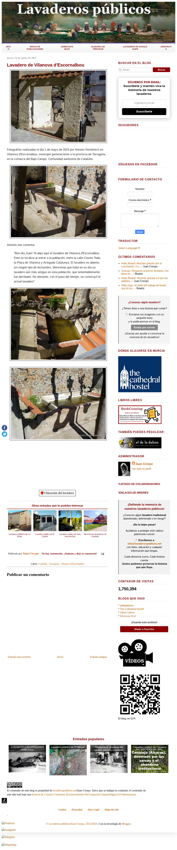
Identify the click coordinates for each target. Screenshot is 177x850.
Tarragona (54, 563)
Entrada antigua (98, 656)
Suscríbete (144, 111)
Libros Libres (127, 612)
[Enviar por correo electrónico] (51, 559)
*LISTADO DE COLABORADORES (139, 484)
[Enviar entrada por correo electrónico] (102, 553)
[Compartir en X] (57, 559)
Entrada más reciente (19, 656)
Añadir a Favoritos (144, 629)
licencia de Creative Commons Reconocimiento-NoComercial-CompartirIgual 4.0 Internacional (84, 794)
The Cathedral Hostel (132, 609)
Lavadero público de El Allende (68, 747)
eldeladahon (126, 605)
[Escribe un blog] (54, 559)
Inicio (60, 656)
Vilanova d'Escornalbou (72, 563)
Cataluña (43, 563)
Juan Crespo (144, 464)
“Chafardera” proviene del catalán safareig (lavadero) (109, 748)
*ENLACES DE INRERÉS (133, 492)
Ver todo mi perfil (141, 468)
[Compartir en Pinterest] (64, 559)
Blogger (126, 823)
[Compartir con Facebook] (60, 559)
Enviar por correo (144, 327)
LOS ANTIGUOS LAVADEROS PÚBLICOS (27, 748)
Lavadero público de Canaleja (149, 747)
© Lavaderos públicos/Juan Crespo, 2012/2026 (71, 823)
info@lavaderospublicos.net (144, 543)
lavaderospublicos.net (64, 790)
